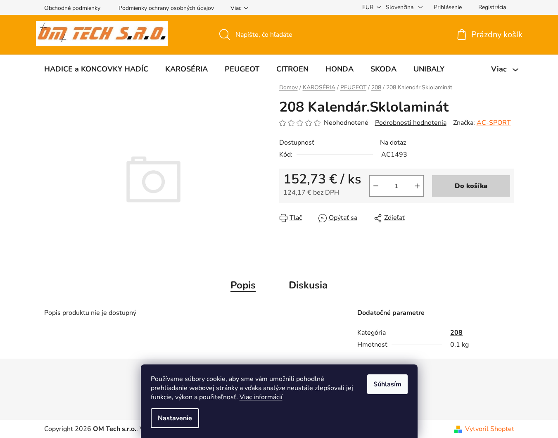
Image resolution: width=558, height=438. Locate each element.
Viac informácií (261, 397)
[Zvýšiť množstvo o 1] (417, 186)
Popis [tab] (243, 285)
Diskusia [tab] (308, 285)
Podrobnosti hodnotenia (410, 122)
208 (456, 332)
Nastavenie (175, 418)
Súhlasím (387, 384)
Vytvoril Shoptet (489, 428)
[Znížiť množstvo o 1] (376, 186)
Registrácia (492, 7)
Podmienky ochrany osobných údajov (166, 8)
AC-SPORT (494, 122)
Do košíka (471, 185)
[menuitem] (96, 69)
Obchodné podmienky (72, 8)
